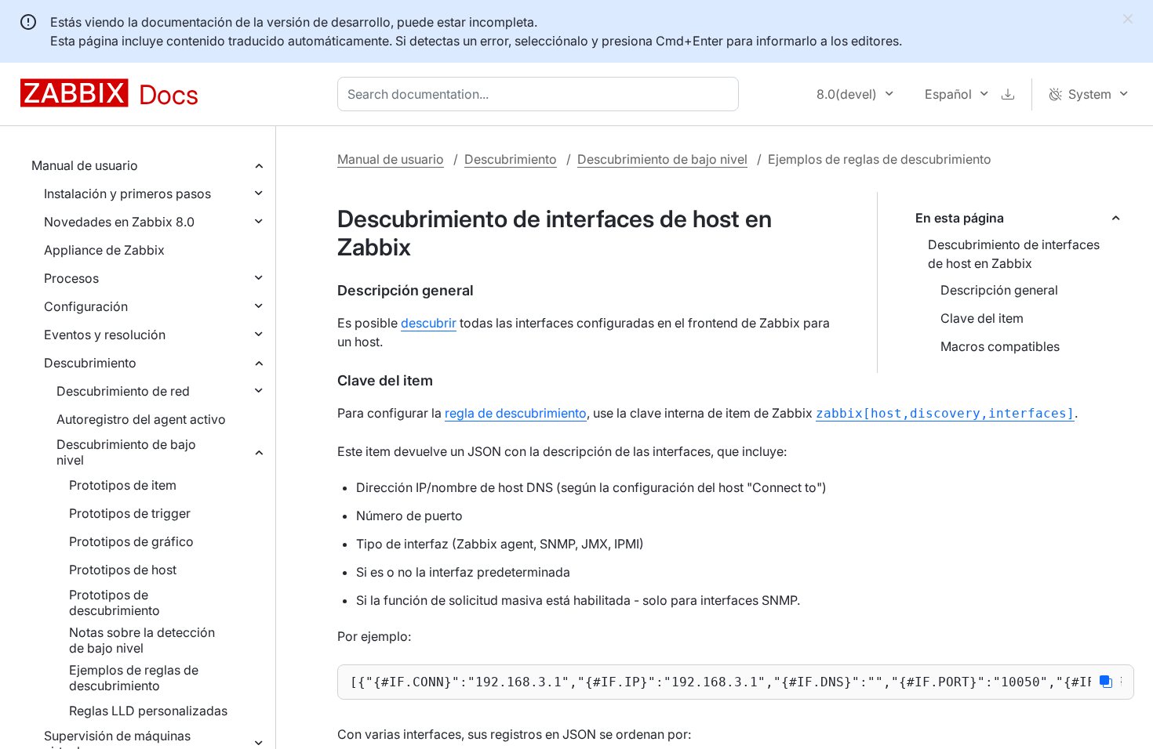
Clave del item (982, 318)
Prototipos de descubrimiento (114, 602)
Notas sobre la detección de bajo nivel (142, 640)
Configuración (86, 306)
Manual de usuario (84, 165)
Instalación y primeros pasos (127, 193)
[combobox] (541, 94)
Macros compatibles (1000, 346)
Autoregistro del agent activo (141, 419)
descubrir (428, 323)
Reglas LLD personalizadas (148, 710)
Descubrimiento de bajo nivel (126, 452)
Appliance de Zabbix (104, 250)
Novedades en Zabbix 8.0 (119, 222)
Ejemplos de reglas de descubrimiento (133, 677)
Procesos (71, 278)
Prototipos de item (122, 485)
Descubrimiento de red (123, 391)
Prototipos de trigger (130, 513)
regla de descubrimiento (516, 413)
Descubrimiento (90, 363)
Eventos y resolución (104, 334)
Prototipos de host (122, 569)
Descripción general (999, 290)
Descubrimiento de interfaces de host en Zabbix (1014, 254)
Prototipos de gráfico (131, 541)
